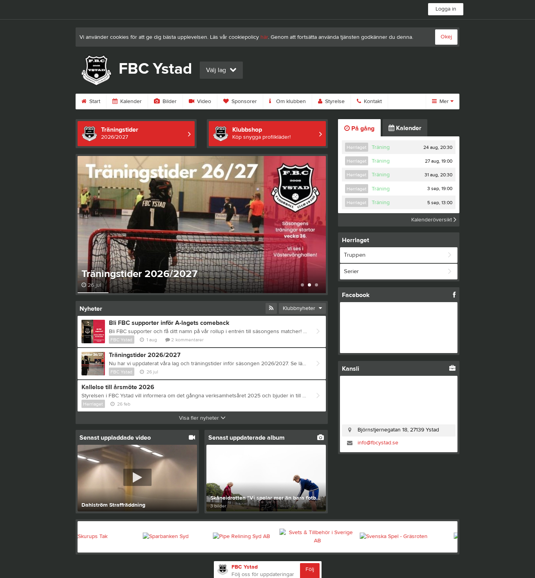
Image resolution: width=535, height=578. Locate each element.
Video (203, 101)
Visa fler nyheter (200, 418)
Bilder (169, 101)
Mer (444, 101)
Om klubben (290, 101)
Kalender (130, 101)
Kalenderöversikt (432, 219)
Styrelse (334, 101)
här (264, 37)
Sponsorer (243, 101)
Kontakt (372, 101)
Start (94, 101)
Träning (381, 147)
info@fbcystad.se (378, 442)
